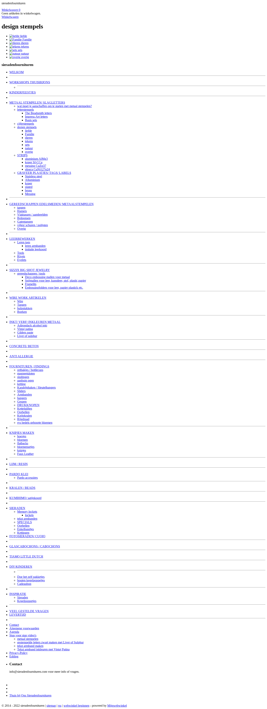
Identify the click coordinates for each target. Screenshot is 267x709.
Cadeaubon (24, 583)
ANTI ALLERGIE (21, 356)
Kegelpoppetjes (26, 601)
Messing (30, 194)
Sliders (21, 391)
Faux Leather (25, 453)
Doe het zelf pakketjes (31, 576)
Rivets (21, 256)
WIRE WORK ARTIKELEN (27, 297)
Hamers (22, 211)
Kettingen (23, 532)
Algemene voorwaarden (24, 628)
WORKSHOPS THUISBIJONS (29, 82)
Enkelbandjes (25, 529)
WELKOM (16, 72)
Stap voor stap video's (22, 635)
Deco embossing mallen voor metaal (47, 277)
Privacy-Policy (18, 653)
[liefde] (14, 36)
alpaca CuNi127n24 (37, 169)
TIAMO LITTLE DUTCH (26, 556)
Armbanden (24, 394)
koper (28, 183)
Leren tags (23, 242)
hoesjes (21, 436)
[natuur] (15, 53)
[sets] (13, 50)
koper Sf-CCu (33, 162)
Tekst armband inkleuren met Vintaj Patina (43, 649)
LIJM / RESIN (18, 464)
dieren (25, 43)
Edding (13, 656)
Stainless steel (33, 176)
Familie (27, 39)
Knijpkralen (24, 415)
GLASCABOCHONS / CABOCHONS (34, 546)
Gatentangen (25, 221)
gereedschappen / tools (31, 273)
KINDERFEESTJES (22, 92)
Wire (20, 301)
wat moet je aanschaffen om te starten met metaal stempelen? (54, 106)
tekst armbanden (27, 518)
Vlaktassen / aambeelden (32, 214)
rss (59, 705)
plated (28, 187)
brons (28, 190)
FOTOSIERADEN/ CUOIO (27, 536)
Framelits (30, 284)
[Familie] (15, 39)
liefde (23, 36)
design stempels (27, 127)
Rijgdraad (23, 419)
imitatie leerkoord (36, 249)
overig (25, 57)
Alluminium (32, 179)
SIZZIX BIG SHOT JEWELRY (29, 270)
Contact (14, 624)
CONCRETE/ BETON (24, 346)
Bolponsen (23, 218)
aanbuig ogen (25, 380)
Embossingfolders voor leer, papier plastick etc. (54, 287)
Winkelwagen (10, 17)
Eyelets (21, 260)
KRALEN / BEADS (22, 487)
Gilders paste (25, 332)
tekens (25, 46)
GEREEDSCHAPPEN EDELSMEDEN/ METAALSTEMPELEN (51, 204)
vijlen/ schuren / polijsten (32, 225)
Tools (20, 252)
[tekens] (15, 46)
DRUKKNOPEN (28, 405)
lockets (29, 515)
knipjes (21, 450)
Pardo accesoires (27, 477)
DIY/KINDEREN (20, 566)
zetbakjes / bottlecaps (30, 370)
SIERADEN (17, 508)
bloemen (22, 439)
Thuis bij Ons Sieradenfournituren (30, 695)
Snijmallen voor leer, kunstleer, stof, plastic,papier (55, 280)
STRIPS (22, 155)
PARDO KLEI (18, 474)
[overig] (15, 57)
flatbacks (22, 443)
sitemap (51, 705)
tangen (21, 207)
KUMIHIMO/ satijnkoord (25, 498)
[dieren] (15, 43)
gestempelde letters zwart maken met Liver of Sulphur (50, 642)
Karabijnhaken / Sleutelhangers (36, 387)
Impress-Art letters (36, 116)
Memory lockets (27, 511)
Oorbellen (23, 412)
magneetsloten (26, 373)
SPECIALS (24, 522)
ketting (21, 384)
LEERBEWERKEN (22, 238)
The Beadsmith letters (38, 113)
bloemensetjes (25, 446)
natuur (25, 53)
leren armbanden (35, 245)
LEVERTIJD (17, 614)
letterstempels (25, 109)
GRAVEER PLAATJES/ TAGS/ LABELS (44, 172)
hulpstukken (24, 308)
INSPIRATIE (17, 594)
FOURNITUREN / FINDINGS (29, 366)
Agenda (14, 631)
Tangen (21, 304)
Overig (21, 228)
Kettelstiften (24, 408)
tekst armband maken (30, 646)
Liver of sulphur (27, 336)
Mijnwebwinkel (117, 705)
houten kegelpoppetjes (31, 580)
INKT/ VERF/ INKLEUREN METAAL (35, 322)
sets (20, 50)
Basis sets (31, 120)
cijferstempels (25, 123)
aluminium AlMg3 (36, 158)
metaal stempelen (27, 639)
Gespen (22, 401)
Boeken (22, 311)
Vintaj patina (25, 329)
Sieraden (22, 597)
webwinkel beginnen (76, 705)
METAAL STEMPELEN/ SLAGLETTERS (37, 102)
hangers (22, 398)
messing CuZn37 (35, 165)
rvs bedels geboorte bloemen (34, 422)
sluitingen (23, 377)
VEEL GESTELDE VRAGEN (29, 611)
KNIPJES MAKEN (21, 432)
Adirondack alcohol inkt (32, 325)
